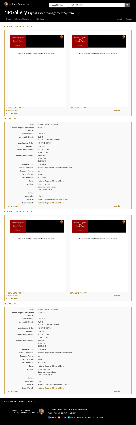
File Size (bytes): (28, 174)
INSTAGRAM (82, 417)
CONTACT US (65, 413)
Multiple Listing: (28, 134)
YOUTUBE (63, 417)
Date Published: (28, 178)
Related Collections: (26, 168)
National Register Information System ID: (22, 129)
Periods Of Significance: (25, 156)
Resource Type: (28, 164)
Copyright (116, 111)
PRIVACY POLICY (63, 409)
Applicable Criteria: (26, 137)
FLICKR (92, 417)
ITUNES (100, 417)
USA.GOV (73, 413)
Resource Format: (27, 171)
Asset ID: (30, 200)
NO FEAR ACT (55, 413)
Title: (32, 124)
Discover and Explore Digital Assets (19, 19)
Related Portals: (28, 203)
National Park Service (21, 410)
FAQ (49, 413)
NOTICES (76, 409)
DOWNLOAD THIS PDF (16, 108)
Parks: (31, 181)
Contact (129, 19)
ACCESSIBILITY (52, 409)
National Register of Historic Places (51, 203)
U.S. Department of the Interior (25, 413)
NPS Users (40, 19)
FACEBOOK (53, 417)
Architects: (30, 146)
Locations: (30, 184)
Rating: (31, 193)
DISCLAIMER (83, 409)
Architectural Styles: (26, 143)
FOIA (70, 409)
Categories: (29, 196)
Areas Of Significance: (25, 150)
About (119, 19)
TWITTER (72, 417)
